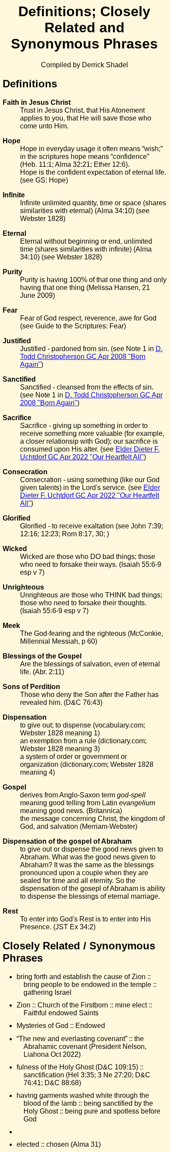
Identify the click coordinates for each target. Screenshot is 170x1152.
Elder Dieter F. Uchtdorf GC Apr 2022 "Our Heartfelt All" (90, 453)
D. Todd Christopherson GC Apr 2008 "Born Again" (91, 356)
